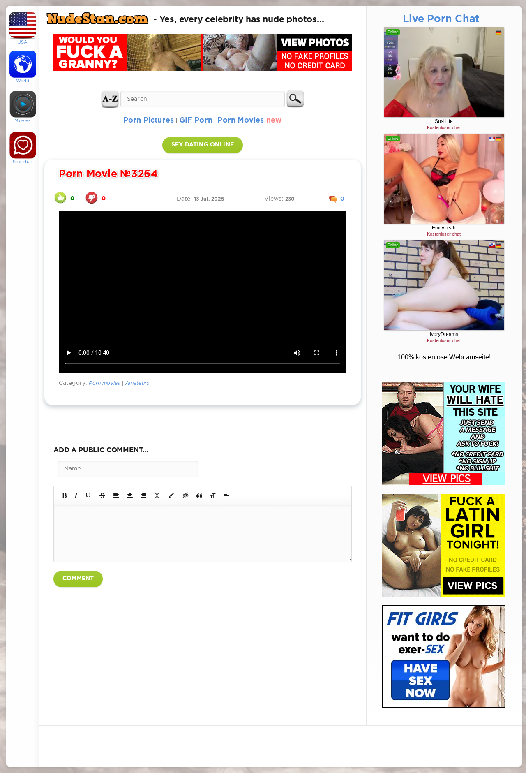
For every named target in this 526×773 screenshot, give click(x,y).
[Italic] (76, 495)
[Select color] (171, 495)
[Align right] (143, 495)
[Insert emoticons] (157, 495)
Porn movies (104, 383)
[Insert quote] (199, 495)
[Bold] (64, 495)
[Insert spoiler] (226, 495)
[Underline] (88, 495)
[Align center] (130, 495)
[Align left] (116, 495)
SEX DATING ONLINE (202, 144)
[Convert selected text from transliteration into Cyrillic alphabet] (213, 495)
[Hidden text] (186, 495)
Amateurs (137, 383)
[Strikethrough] (102, 495)
